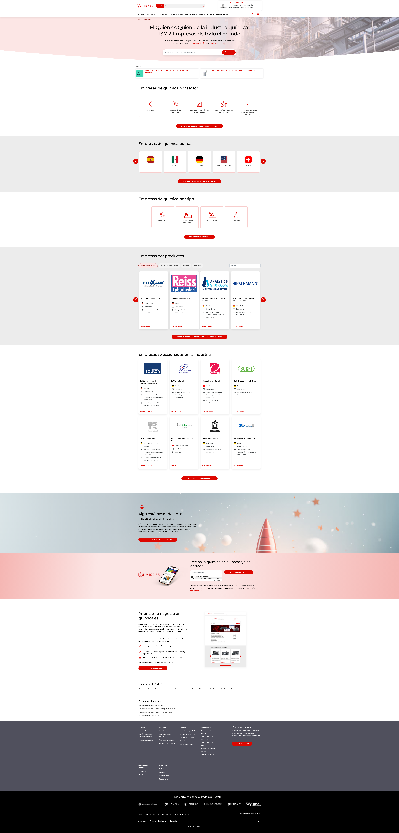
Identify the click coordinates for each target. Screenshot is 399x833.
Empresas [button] (151, 14)
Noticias (162, 769)
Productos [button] (162, 14)
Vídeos (140, 775)
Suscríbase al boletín (238, 572)
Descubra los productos (188, 731)
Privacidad (173, 821)
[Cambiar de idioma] (258, 14)
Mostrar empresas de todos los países (199, 181)
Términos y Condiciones (158, 821)
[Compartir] (252, 14)
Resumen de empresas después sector (151, 705)
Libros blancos (164, 776)
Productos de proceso (187, 737)
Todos (159, 6)
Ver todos (195, 591)
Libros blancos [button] (176, 14)
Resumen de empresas (167, 743)
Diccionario (142, 771)
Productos (163, 772)
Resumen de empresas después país (151, 715)
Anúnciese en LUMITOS (146, 814)
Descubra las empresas (167, 731)
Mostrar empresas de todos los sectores (199, 126)
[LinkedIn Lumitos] (259, 821)
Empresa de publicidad (152, 668)
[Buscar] (202, 6)
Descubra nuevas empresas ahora (157, 540)
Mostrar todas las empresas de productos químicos (199, 337)
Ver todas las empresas (199, 237)
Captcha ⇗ (217, 580)
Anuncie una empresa (166, 740)
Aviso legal (142, 821)
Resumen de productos (188, 744)
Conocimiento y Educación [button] (196, 14)
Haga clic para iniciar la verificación (208, 578)
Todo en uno (163, 779)
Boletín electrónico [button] (219, 14)
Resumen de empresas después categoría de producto (157, 709)
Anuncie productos (186, 741)
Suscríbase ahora (242, 744)
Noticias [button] (140, 14)
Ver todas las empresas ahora (200, 478)
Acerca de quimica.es (182, 814)
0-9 (140, 689)
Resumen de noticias (145, 740)
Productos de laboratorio (189, 734)
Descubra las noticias (145, 731)
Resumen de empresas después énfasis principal (155, 712)
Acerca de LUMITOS (165, 814)
